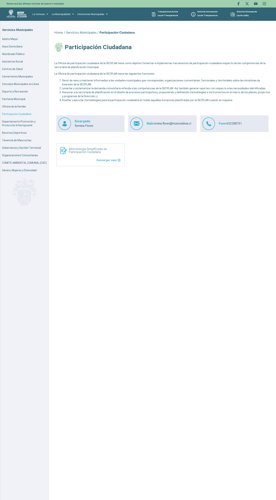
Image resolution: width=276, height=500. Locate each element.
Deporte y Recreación (15, 91)
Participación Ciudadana (16, 114)
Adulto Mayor (10, 39)
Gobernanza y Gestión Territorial (21, 147)
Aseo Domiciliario (12, 46)
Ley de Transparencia (168, 15)
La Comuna (38, 14)
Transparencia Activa (168, 12)
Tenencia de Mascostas (16, 140)
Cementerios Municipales (17, 76)
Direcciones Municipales (91, 14)
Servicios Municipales (81, 32)
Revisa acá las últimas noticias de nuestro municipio (35, 3)
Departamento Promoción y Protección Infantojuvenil (18, 123)
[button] (40, 14)
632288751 (234, 123)
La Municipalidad (61, 14)
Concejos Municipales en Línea (20, 84)
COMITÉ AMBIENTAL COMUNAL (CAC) (24, 162)
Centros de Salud (12, 69)
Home (58, 32)
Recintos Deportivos (14, 132)
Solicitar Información (207, 12)
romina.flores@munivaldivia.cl (172, 123)
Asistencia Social (12, 61)
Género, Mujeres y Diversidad (19, 170)
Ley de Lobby (243, 15)
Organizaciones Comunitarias (20, 155)
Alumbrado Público (13, 54)
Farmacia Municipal (13, 99)
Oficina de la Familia (14, 106)
